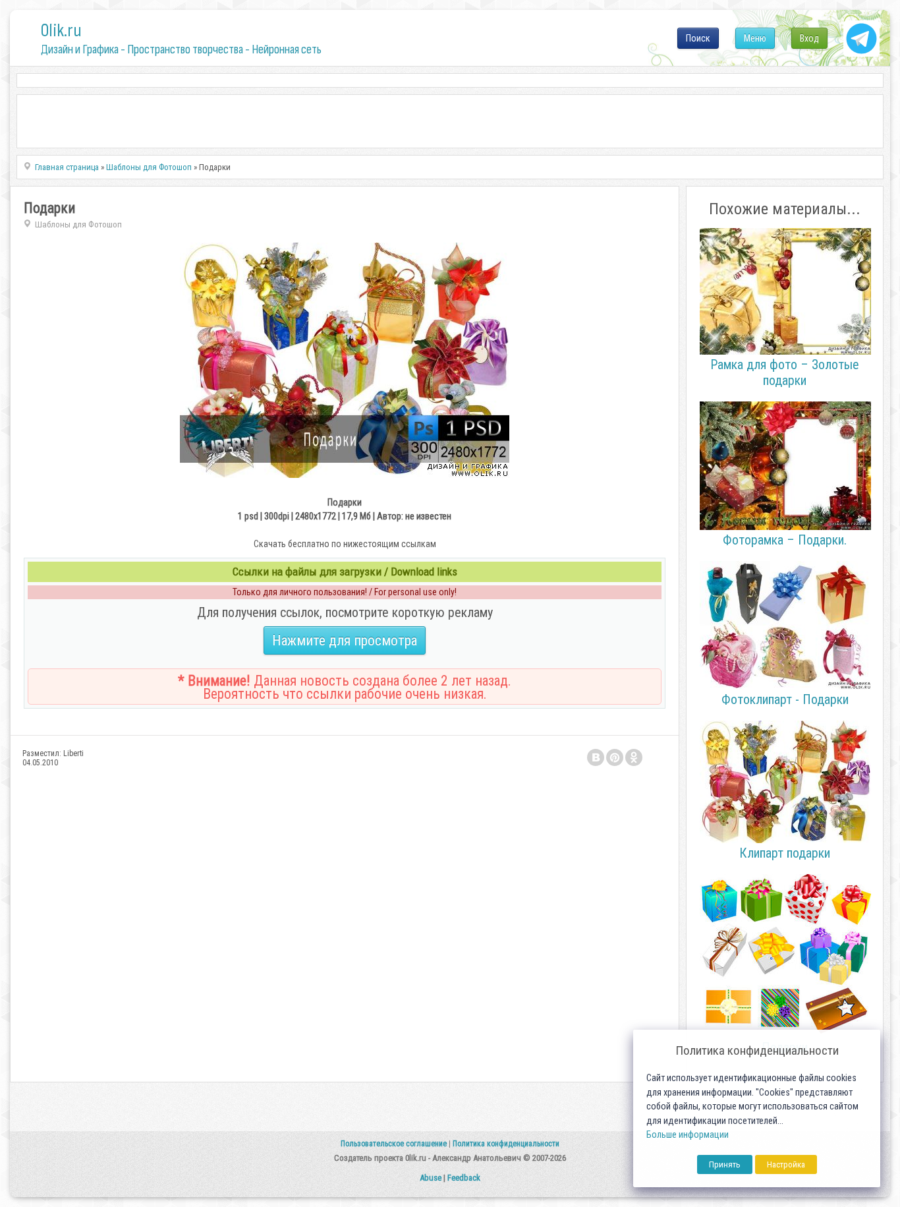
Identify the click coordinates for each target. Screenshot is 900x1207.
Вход (809, 38)
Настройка (786, 1164)
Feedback (463, 1178)
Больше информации (687, 1134)
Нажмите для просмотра (344, 640)
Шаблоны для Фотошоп (78, 224)
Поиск (698, 38)
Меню (755, 38)
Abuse (430, 1178)
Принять (725, 1164)
